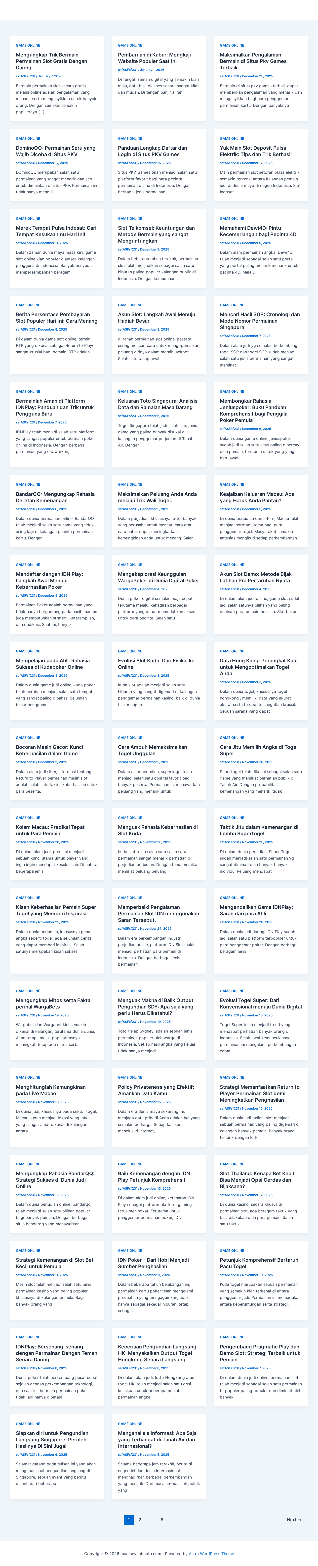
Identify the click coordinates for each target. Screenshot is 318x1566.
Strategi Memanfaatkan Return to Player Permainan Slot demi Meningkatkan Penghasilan (260, 1093)
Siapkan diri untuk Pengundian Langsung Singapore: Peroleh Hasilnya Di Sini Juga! (52, 1439)
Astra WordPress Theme (211, 1553)
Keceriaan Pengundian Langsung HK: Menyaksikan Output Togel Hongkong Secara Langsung (157, 1353)
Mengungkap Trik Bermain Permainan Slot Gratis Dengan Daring (51, 61)
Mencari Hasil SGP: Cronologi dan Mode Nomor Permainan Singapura (260, 320)
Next (294, 1519)
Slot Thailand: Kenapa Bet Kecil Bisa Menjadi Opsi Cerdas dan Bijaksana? (257, 1180)
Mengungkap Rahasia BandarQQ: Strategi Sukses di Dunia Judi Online (55, 1180)
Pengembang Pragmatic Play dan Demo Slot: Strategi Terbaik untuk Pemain (260, 1353)
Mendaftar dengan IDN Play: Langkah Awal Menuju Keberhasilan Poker (49, 580)
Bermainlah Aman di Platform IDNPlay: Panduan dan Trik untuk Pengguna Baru (55, 407)
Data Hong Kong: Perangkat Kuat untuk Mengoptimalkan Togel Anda (259, 667)
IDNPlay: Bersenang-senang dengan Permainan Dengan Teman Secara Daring (56, 1353)
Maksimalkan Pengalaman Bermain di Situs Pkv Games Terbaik (253, 61)
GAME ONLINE (28, 45)
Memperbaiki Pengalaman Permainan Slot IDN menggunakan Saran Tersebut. (158, 913)
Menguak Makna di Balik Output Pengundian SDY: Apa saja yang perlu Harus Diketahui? (156, 1006)
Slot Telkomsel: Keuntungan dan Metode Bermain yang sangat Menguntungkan (156, 234)
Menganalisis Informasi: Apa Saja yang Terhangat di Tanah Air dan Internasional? (157, 1439)
